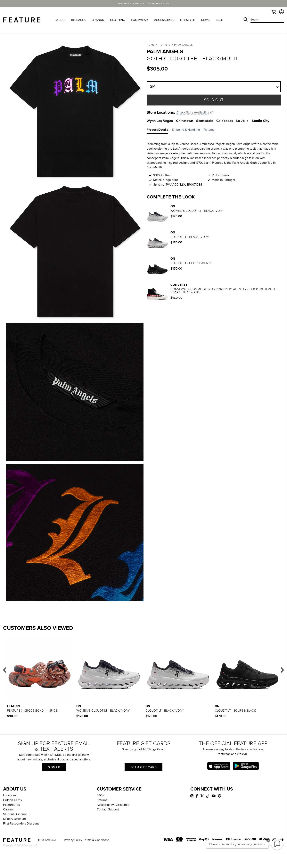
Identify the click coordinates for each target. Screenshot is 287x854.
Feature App (11, 805)
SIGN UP (54, 767)
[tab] (159, 130)
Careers (8, 809)
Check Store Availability (192, 112)
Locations (9, 795)
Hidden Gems (12, 800)
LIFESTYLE (187, 20)
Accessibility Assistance (113, 805)
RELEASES (78, 20)
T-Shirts (164, 44)
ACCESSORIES (164, 20)
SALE (219, 20)
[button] (5, 670)
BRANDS (98, 20)
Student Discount (15, 814)
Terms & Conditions (96, 840)
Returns (102, 800)
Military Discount (14, 819)
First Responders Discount (21, 823)
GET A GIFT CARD (143, 767)
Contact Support (108, 809)
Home (151, 44)
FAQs (100, 795)
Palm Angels (183, 44)
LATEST (59, 20)
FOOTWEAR (139, 20)
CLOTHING (117, 20)
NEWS (205, 20)
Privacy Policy (73, 840)
